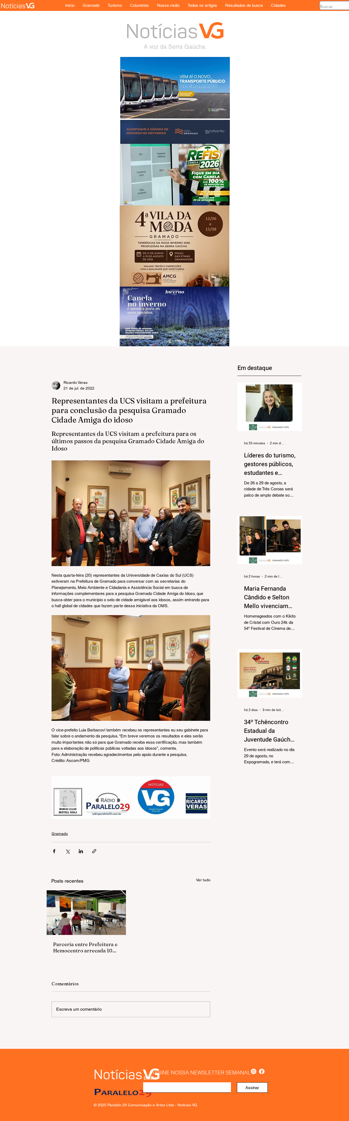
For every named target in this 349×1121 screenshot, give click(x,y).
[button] (278, 5)
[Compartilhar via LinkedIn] (80, 851)
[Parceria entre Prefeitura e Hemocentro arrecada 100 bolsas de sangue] (86, 912)
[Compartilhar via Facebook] (54, 851)
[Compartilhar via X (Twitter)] (67, 851)
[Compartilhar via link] (94, 851)
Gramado (60, 833)
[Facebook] (261, 1071)
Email (149, 1078)
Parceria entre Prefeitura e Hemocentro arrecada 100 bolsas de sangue (85, 947)
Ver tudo (203, 880)
